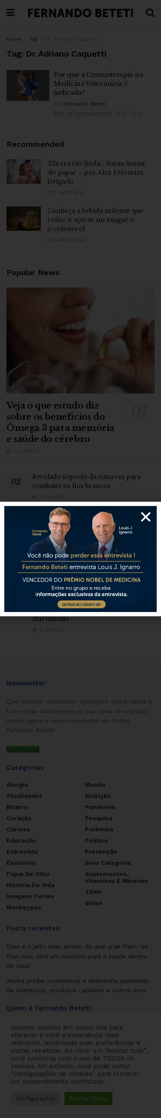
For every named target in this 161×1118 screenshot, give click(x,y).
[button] (145, 517)
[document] (80, 559)
